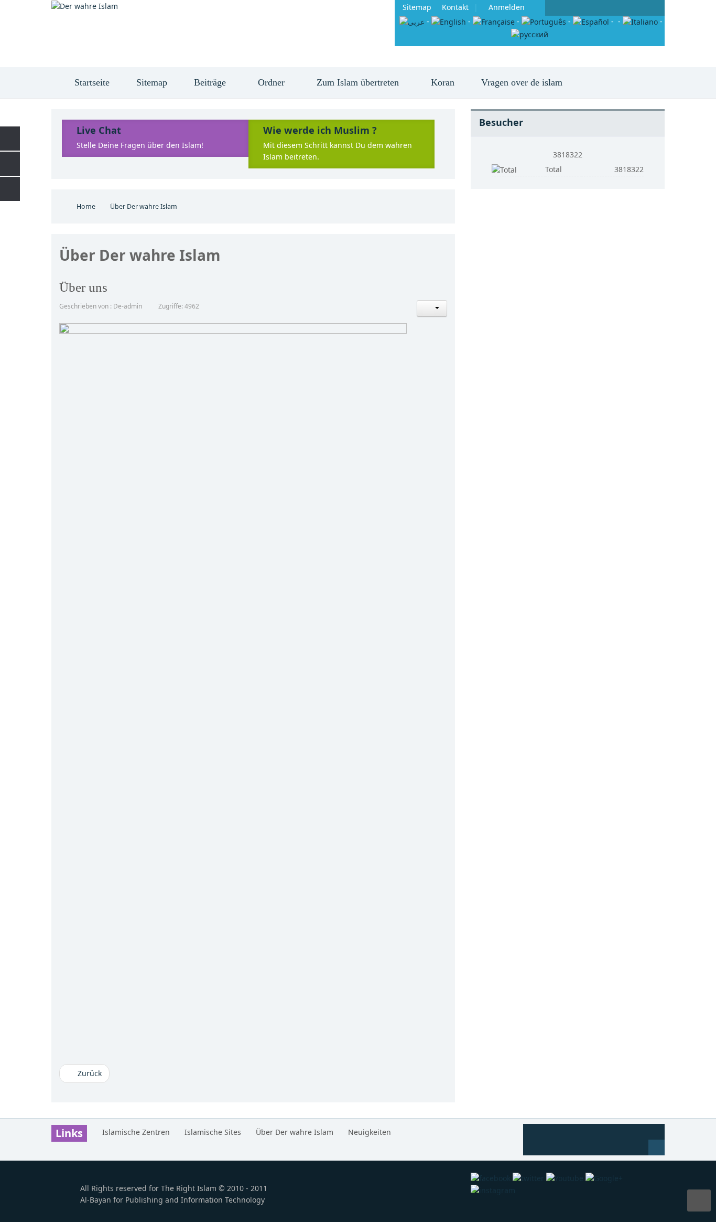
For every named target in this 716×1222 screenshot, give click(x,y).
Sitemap (417, 7)
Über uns (83, 287)
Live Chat (99, 130)
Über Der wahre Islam (294, 1132)
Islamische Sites (213, 1132)
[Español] (591, 21)
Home (86, 206)
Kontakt (455, 7)
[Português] (544, 21)
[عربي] (412, 21)
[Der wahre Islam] (84, 6)
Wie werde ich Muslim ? (320, 130)
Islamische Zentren (136, 1132)
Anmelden (507, 7)
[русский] (529, 33)
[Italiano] (640, 21)
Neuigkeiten (369, 1132)
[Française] (494, 21)
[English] (448, 21)
